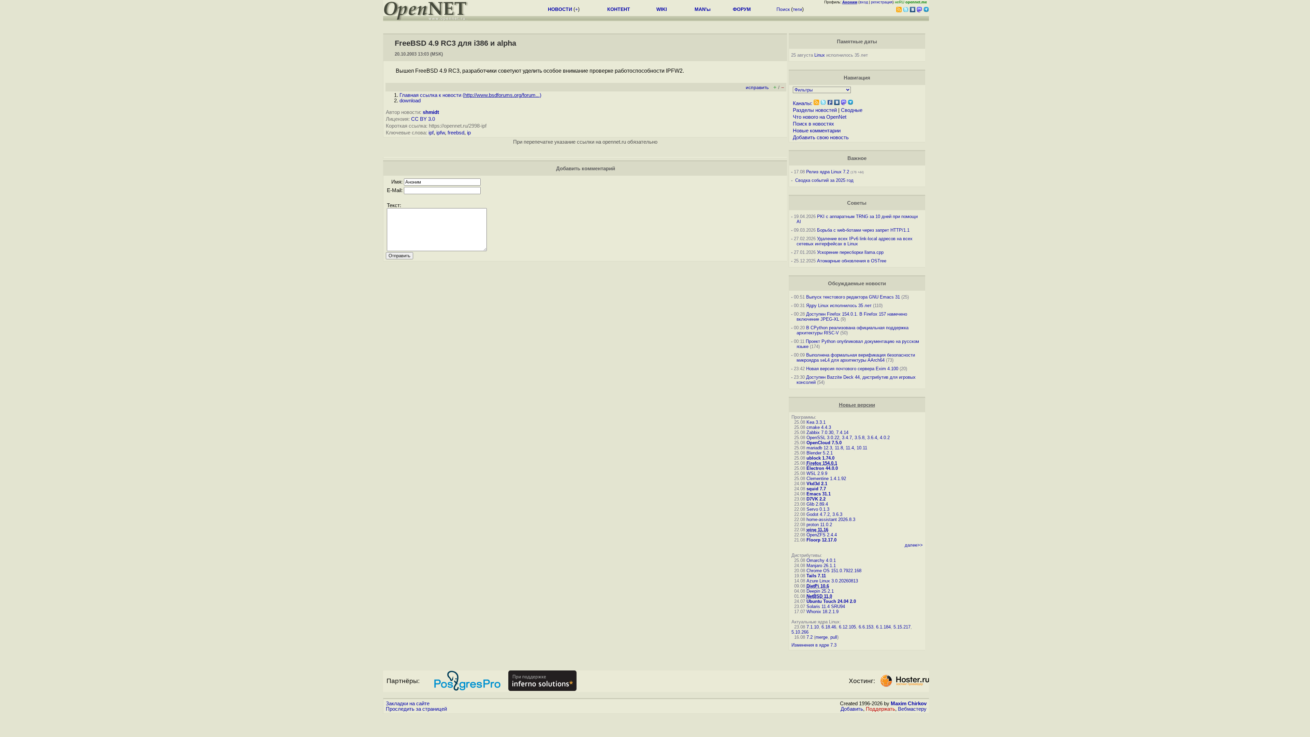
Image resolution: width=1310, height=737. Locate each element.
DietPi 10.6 (817, 586)
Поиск (783, 9)
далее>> (914, 545)
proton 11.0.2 (819, 524)
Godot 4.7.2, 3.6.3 (824, 514)
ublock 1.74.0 (820, 458)
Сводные (851, 110)
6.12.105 (847, 627)
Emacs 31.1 (818, 493)
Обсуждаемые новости (857, 283)
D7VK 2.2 (816, 499)
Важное (857, 158)
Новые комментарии (817, 130)
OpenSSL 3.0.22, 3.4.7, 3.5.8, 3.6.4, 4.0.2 (848, 437)
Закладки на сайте (408, 703)
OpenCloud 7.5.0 (824, 442)
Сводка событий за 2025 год (824, 180)
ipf (431, 132)
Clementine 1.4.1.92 (826, 478)
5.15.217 (902, 627)
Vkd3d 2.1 (816, 483)
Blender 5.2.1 (819, 453)
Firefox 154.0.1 (821, 463)
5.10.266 (800, 632)
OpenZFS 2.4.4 (821, 534)
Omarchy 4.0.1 (821, 560)
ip (469, 132)
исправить (757, 87)
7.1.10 (812, 627)
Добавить (852, 709)
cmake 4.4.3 (818, 427)
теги (797, 9)
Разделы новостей (815, 110)
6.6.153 (866, 627)
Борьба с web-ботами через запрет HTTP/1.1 (863, 230)
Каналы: (802, 103)
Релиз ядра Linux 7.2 (827, 171)
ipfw (440, 132)
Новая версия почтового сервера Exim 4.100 (852, 368)
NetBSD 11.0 (819, 596)
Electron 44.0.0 (822, 468)
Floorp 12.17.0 (821, 540)
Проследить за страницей (416, 709)
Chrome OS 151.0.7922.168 (833, 570)
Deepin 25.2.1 (820, 591)
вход (864, 2)
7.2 (809, 637)
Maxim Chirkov (909, 703)
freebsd (456, 132)
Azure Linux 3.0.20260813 (832, 580)
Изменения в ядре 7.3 (813, 645)
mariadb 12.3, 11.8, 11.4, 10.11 (836, 447)
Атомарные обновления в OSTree (851, 260)
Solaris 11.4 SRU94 (825, 606)
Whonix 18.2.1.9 (822, 611)
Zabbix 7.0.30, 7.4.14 (827, 432)
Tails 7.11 (816, 575)
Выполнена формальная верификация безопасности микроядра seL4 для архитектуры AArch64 (856, 357)
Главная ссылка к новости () (470, 95)
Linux (819, 55)
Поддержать (880, 709)
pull (833, 637)
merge (821, 637)
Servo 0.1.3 (817, 509)
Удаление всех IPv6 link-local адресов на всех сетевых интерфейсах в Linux (855, 241)
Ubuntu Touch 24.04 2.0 (831, 601)
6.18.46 (828, 627)
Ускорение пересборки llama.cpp (850, 252)
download (410, 100)
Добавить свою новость (821, 137)
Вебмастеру (912, 709)
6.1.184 (883, 627)
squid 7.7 (816, 488)
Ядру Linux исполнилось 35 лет (839, 305)
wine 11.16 (817, 529)
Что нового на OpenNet (819, 117)
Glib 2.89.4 (817, 504)
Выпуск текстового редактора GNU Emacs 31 (853, 297)
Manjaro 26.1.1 (821, 565)
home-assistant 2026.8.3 (830, 519)
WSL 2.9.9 (816, 473)
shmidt (431, 112)
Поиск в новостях (813, 124)
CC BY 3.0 (423, 119)
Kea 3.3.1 (816, 422)
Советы (857, 203)
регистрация (881, 2)
